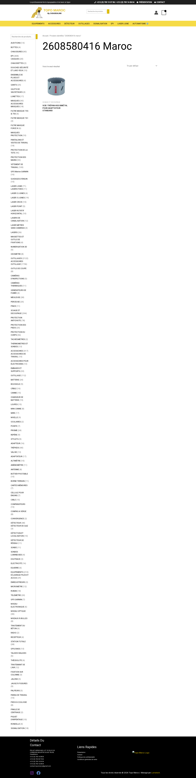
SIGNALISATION (100, 23)
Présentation (81, 752)
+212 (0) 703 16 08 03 (37, 756)
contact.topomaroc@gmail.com (40, 766)
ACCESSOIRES (54, 23)
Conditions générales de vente (87, 759)
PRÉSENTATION (145, 2)
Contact (79, 755)
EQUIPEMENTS (38, 23)
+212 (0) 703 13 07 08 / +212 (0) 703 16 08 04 (115, 2)
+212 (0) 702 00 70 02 (37, 759)
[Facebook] (38, 773)
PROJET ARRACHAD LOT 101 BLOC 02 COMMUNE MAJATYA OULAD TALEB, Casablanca (42, 752)
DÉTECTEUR (69, 23)
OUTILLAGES (83, 23)
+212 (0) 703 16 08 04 (37, 764)
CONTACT (161, 2)
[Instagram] (32, 773)
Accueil (45, 36)
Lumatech (155, 773)
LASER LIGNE (123, 23)
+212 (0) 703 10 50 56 (37, 761)
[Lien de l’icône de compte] (156, 13)
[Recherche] (108, 11)
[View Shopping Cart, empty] (164, 12)
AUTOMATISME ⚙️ (141, 23)
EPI (112, 23)
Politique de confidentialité (86, 757)
